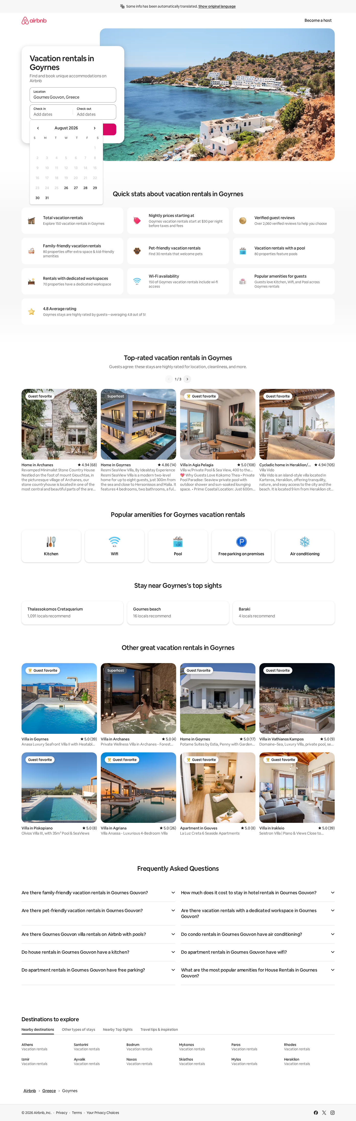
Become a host (318, 20)
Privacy (61, 1112)
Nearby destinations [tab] (38, 1029)
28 (85, 188)
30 (37, 198)
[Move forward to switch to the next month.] (94, 128)
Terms (77, 1112)
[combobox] (73, 97)
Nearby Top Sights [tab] (118, 1029)
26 (66, 188)
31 (47, 198)
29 (95, 188)
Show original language (217, 6)
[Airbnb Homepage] (34, 20)
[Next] (187, 379)
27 (76, 188)
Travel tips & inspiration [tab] (159, 1029)
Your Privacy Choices (103, 1112)
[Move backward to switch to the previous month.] (38, 128)
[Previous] (169, 379)
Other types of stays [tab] (78, 1029)
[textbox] (51, 114)
